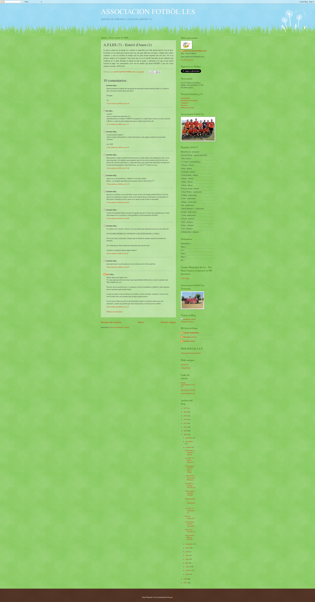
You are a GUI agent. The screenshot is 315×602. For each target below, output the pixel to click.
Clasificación (185, 98)
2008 (185, 579)
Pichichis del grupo (187, 107)
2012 (185, 423)
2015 (185, 416)
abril (187, 563)
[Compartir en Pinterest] (159, 72)
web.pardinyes (186, 368)
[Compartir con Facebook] (157, 72)
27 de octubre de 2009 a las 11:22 (118, 184)
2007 (185, 582)
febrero (188, 570)
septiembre (190, 544)
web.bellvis (185, 364)
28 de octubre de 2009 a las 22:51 (118, 307)
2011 (185, 427)
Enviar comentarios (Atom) (119, 327)
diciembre (189, 438)
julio (187, 551)
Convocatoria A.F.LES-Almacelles (190, 524)
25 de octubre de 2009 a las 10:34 (118, 103)
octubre (188, 447)
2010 (185, 431)
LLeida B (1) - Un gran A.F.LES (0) (190, 485)
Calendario (184, 103)
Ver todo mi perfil (187, 60)
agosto (188, 548)
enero (188, 574)
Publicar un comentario (115, 311)
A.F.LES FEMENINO (191, 333)
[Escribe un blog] (152, 72)
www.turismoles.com (188, 393)
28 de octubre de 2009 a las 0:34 (117, 253)
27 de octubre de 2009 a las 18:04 (118, 218)
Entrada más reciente (111, 322)
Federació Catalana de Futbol (191, 353)
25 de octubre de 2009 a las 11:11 (118, 124)
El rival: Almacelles (190, 517)
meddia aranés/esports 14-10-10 (188, 385)
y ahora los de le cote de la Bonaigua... (190, 477)
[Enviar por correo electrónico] (150, 72)
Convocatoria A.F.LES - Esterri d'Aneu (189, 469)
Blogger (170, 597)
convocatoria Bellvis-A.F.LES (189, 537)
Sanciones (184, 105)
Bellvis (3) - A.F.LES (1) (190, 530)
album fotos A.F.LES (188, 390)
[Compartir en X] (155, 72)
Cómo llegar (185, 278)
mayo (188, 559)
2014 (185, 419)
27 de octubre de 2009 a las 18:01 (118, 202)
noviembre (189, 441)
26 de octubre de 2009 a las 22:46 (118, 168)
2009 (185, 434)
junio (188, 555)
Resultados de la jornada (189, 100)
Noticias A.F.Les (189, 341)
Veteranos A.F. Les (190, 337)
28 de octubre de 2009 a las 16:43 (118, 267)
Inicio (141, 322)
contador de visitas (187, 321)
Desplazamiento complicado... (190, 502)
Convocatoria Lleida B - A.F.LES (189, 493)
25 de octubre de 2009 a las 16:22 (118, 147)
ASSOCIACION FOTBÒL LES (148, 11)
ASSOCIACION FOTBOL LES (194, 51)
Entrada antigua (168, 322)
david (108, 274)
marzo (188, 566)
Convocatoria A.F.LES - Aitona (189, 452)
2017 (185, 408)
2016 (185, 412)
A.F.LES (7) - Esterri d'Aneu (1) (189, 460)
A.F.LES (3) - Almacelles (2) (190, 510)
